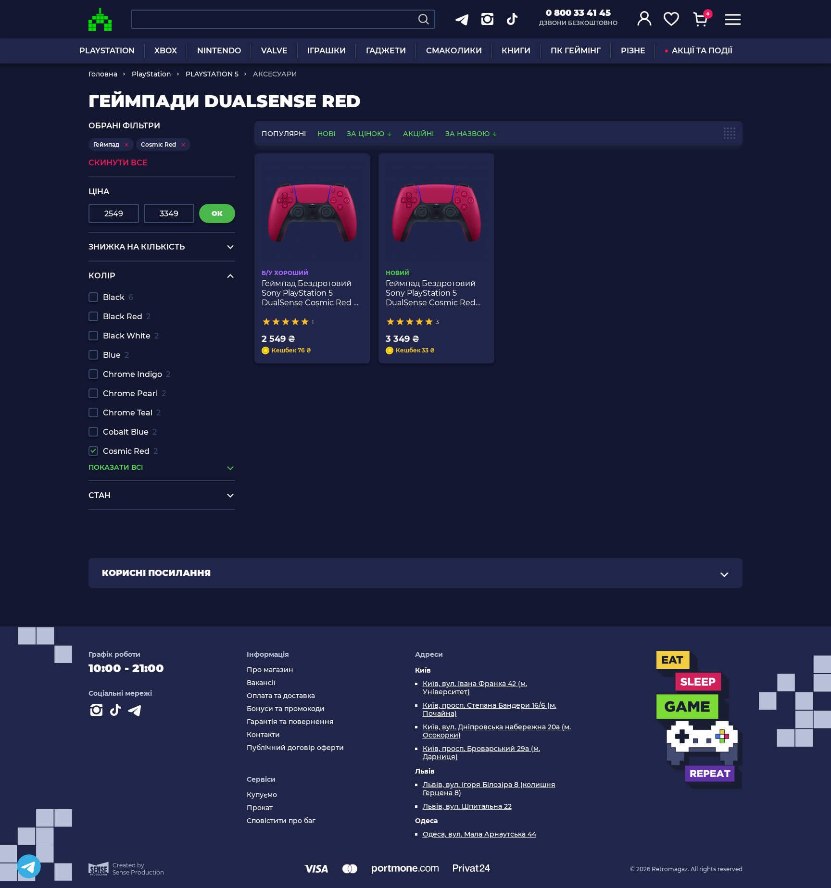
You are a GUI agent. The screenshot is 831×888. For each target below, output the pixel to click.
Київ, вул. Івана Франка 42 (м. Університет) (475, 688)
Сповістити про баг (281, 821)
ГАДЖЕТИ (386, 50)
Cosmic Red (130, 451)
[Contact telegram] (136, 712)
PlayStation (151, 74)
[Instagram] (98, 712)
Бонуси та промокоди (286, 709)
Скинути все (118, 162)
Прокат (260, 808)
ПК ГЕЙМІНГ (576, 50)
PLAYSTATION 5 (212, 74)
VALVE (274, 50)
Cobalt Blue (130, 432)
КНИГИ (516, 50)
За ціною (366, 133)
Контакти (263, 735)
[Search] (423, 19)
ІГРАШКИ (326, 50)
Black (118, 297)
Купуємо (262, 795)
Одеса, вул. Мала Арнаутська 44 (479, 834)
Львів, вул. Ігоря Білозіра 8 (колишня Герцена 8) (489, 789)
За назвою (468, 133)
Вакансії (261, 683)
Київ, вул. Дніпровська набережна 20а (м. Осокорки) (497, 731)
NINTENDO (219, 50)
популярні (284, 133)
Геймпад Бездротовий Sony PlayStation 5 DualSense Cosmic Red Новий (431, 293)
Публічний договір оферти (295, 748)
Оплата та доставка (281, 696)
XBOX (165, 50)
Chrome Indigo (136, 374)
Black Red (127, 316)
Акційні (418, 133)
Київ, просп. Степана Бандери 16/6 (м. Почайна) (489, 709)
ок (217, 213)
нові (326, 133)
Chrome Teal (132, 412)
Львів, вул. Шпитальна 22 (467, 806)
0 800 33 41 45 (578, 13)
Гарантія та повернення (290, 722)
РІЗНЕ (633, 50)
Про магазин (270, 670)
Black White (131, 335)
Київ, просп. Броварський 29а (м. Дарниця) (481, 753)
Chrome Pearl (134, 393)
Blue (116, 355)
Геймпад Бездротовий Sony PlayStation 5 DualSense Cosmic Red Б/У (312, 293)
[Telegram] (29, 866)
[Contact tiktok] (117, 712)
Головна (102, 74)
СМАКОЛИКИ (454, 50)
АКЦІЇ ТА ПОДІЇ (702, 50)
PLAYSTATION (107, 50)
